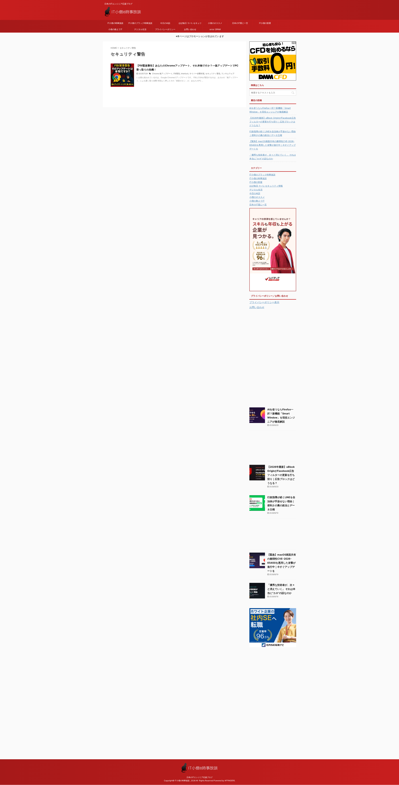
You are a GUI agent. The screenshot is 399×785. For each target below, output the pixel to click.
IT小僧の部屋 (265, 23)
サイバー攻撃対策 (197, 73)
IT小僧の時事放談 (115, 23)
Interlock (185, 73)
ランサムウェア (227, 73)
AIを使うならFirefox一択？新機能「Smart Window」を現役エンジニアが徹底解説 (270, 110)
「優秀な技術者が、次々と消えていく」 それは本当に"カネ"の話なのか (272, 156)
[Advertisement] (272, 357)
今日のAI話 (165, 23)
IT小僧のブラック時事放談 (140, 23)
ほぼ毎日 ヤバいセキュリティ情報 (190, 24)
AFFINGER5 (230, 780)
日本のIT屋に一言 (240, 23)
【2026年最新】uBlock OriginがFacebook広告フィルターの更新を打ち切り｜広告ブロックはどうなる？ (272, 122)
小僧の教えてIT (115, 29)
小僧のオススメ (215, 23)
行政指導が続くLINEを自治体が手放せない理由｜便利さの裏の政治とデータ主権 (272, 133)
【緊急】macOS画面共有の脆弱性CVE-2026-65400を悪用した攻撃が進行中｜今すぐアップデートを (272, 145)
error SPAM (215, 29)
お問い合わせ (190, 29)
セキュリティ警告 (212, 73)
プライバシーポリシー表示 (264, 302)
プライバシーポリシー (165, 29)
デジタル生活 (140, 29)
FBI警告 (176, 73)
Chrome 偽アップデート (162, 73)
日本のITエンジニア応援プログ (200, 777)
